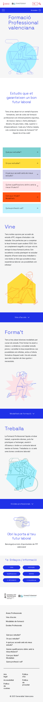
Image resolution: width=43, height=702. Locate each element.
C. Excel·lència (31, 580)
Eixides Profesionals (14, 625)
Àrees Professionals (14, 613)
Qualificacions (11, 574)
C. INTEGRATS (11, 580)
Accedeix (34, 10)
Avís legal (5, 675)
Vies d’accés (11, 617)
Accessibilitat (9, 680)
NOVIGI (31, 574)
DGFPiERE (31, 567)
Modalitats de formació (15, 621)
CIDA (11, 567)
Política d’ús (25, 675)
